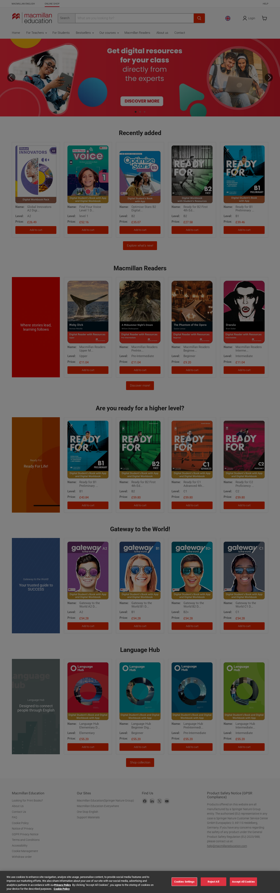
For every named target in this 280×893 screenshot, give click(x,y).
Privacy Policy (62, 884)
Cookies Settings (184, 881)
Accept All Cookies (243, 881)
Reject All (213, 881)
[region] (140, 882)
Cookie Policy (62, 888)
